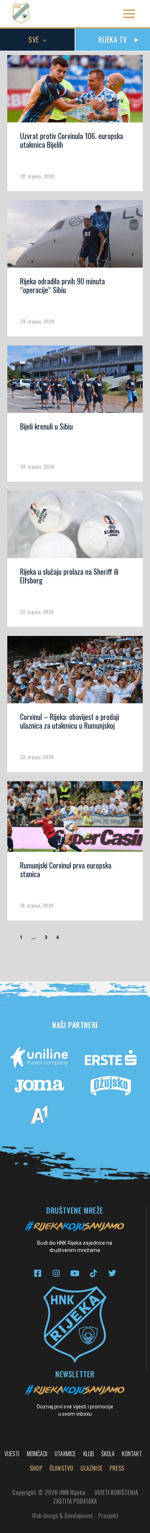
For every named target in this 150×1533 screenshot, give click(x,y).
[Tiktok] (93, 1273)
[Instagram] (56, 1273)
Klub (88, 1453)
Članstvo (62, 1468)
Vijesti (11, 1453)
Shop (35, 1468)
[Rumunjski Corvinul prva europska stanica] (75, 819)
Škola (108, 1453)
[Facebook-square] (37, 1273)
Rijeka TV (112, 39)
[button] (129, 13)
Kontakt (132, 1453)
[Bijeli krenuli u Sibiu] (75, 381)
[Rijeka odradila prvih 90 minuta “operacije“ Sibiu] (75, 236)
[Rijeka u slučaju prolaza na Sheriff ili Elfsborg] (75, 527)
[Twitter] (112, 1273)
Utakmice (65, 1453)
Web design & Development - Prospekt (75, 1515)
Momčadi (37, 1453)
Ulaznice (91, 1468)
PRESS (117, 1468)
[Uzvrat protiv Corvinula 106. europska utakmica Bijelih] (75, 91)
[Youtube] (74, 1273)
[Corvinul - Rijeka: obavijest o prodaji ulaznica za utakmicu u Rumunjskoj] (75, 672)
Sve (33, 39)
